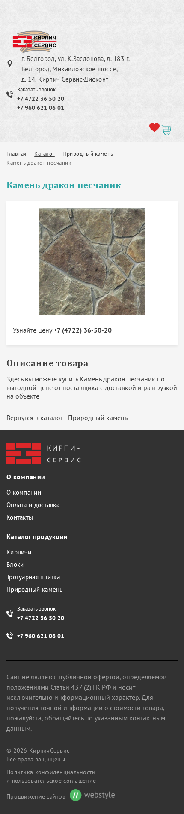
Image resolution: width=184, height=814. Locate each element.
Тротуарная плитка (33, 577)
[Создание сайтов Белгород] (90, 796)
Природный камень (34, 589)
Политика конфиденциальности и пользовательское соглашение (51, 776)
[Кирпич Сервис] (34, 42)
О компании (23, 492)
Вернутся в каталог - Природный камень (67, 417)
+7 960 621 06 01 (40, 108)
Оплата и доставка (32, 505)
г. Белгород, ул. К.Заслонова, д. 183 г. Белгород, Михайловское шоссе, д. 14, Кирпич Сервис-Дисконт (75, 68)
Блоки (15, 564)
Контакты (19, 517)
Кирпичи (18, 552)
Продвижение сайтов (35, 796)
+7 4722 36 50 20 (40, 99)
